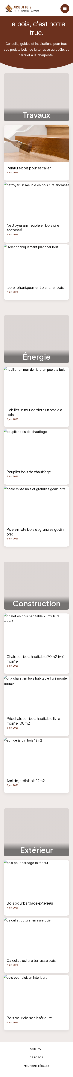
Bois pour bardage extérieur (30, 903)
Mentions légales (36, 1066)
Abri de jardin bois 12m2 (26, 780)
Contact (36, 1048)
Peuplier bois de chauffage (29, 472)
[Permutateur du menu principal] (64, 8)
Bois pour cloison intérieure (29, 1018)
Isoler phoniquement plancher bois (35, 287)
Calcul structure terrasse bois (31, 960)
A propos (36, 1057)
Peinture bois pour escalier (29, 168)
